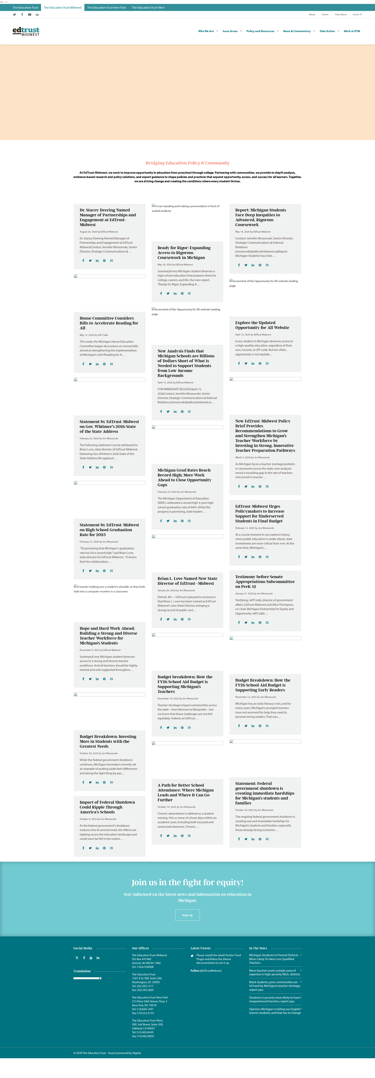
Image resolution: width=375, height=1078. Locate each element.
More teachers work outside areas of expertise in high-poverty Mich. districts (274, 972)
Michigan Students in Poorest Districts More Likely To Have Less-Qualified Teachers (273, 958)
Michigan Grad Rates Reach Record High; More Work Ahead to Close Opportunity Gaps (185, 477)
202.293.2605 (145, 990)
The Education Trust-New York (150, 997)
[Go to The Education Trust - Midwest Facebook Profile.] (22, 14)
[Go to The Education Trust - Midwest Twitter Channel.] (14, 14)
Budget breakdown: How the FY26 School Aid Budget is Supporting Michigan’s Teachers (185, 684)
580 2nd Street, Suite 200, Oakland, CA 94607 (147, 1026)
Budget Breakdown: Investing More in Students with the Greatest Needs (108, 741)
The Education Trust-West (147, 1020)
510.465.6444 (145, 1032)
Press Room (341, 14)
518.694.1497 (145, 1009)
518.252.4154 (145, 1013)
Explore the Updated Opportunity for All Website (262, 325)
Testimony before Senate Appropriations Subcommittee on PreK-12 (265, 581)
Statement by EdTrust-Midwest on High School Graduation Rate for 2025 (109, 529)
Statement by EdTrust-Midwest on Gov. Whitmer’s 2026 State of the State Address (109, 426)
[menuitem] (25, 7)
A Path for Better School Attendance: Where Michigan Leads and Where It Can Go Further (186, 792)
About (312, 14)
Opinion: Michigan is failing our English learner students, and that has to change (275, 1011)
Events (325, 14)
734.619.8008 (145, 967)
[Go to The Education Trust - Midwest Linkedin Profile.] (37, 14)
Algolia (136, 1053)
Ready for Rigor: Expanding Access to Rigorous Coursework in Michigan (184, 252)
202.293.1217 (145, 986)
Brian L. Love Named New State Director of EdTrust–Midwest (187, 581)
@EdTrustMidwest (210, 970)
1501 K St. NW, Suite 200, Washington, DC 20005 (147, 980)
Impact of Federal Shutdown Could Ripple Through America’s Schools (107, 807)
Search (356, 14)
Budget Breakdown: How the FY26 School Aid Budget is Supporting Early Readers (262, 685)
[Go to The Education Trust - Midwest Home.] (26, 31)
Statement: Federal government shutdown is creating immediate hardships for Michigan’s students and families (264, 793)
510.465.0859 (145, 1036)
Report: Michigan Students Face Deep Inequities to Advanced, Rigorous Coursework (260, 217)
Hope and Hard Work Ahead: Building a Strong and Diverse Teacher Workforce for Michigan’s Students (108, 635)
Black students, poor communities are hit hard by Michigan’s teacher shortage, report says (275, 985)
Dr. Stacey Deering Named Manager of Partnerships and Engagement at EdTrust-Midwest (108, 217)
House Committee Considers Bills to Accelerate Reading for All (109, 323)
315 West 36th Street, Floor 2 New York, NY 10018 (149, 1003)
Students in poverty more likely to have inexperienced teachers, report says (274, 999)
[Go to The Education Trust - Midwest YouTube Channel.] (29, 14)
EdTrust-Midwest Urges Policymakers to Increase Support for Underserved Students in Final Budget (259, 513)
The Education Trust (143, 974)
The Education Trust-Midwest (149, 955)
